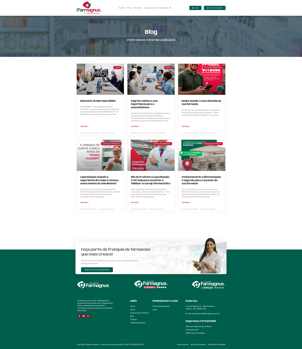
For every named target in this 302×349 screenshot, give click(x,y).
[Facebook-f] (79, 316)
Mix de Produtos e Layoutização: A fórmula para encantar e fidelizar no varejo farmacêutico (150, 180)
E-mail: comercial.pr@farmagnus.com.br (203, 313)
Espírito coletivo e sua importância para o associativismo (144, 104)
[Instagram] (88, 316)
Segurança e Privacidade (156, 8)
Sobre (122, 8)
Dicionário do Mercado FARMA (98, 101)
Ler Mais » (84, 126)
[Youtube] (84, 316)
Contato (138, 8)
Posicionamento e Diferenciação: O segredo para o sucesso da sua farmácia (201, 180)
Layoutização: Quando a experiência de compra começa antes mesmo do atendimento (99, 180)
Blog (129, 8)
